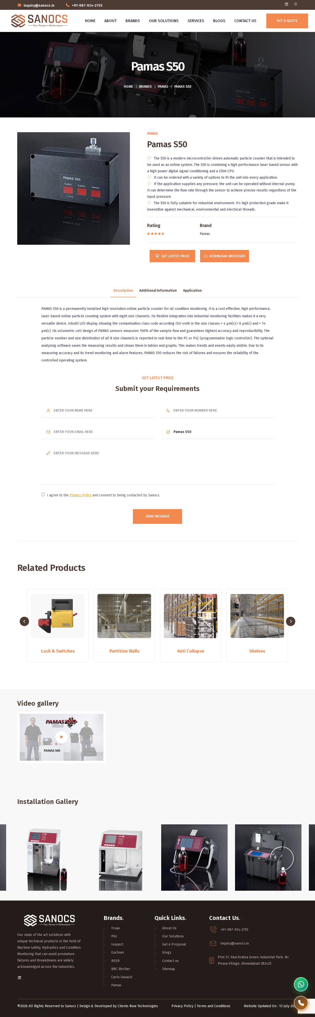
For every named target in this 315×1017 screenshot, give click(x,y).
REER (115, 961)
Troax (115, 928)
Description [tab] (123, 291)
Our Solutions (164, 21)
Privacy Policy (81, 495)
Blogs (219, 21)
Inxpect (117, 944)
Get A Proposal (174, 944)
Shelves (191, 651)
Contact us (170, 961)
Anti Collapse (124, 651)
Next (290, 621)
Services (196, 21)
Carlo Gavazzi (121, 977)
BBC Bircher (120, 969)
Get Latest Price (175, 256)
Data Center (257, 651)
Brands (133, 21)
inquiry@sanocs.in (39, 5)
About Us (169, 928)
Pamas (163, 87)
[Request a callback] (301, 1003)
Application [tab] (192, 291)
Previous (24, 621)
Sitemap (168, 969)
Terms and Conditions (213, 1006)
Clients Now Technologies (138, 1006)
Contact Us (245, 21)
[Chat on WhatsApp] (301, 984)
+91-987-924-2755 (87, 5)
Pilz (114, 936)
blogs (166, 952)
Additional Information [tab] (158, 291)
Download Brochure (227, 256)
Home (90, 21)
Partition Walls (58, 651)
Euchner (117, 952)
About (110, 21)
